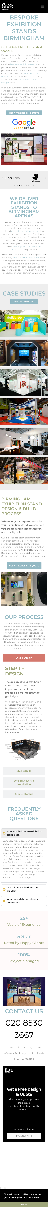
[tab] (24, 658)
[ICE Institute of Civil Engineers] (24, 353)
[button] (2, 178)
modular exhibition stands (26, 257)
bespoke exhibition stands (23, 64)
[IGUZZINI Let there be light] (24, 382)
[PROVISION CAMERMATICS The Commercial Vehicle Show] (24, 411)
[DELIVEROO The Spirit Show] (24, 323)
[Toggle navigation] (42, 6)
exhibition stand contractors (25, 231)
